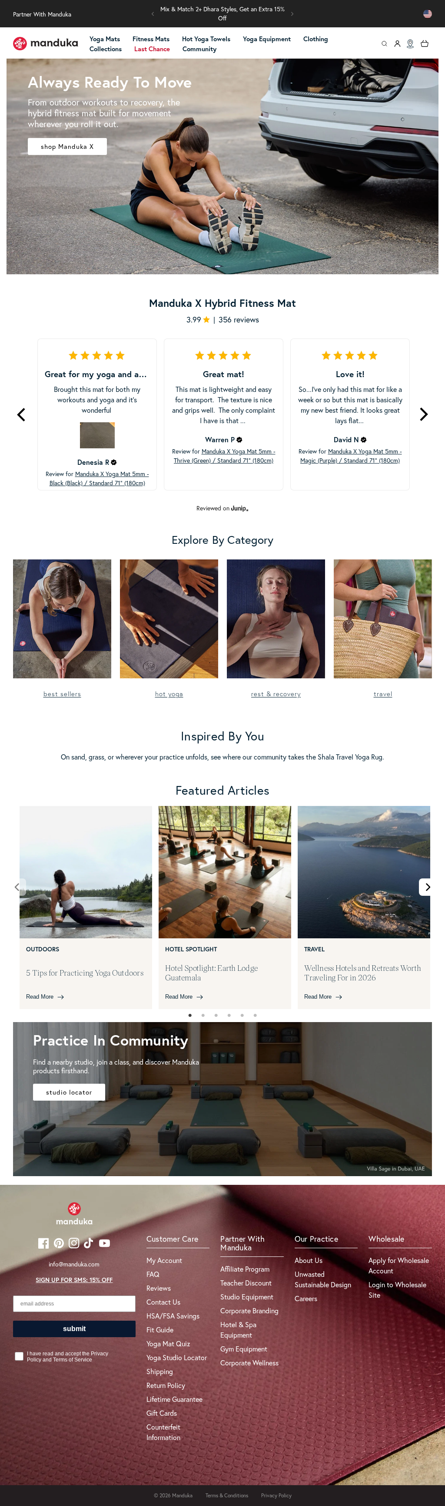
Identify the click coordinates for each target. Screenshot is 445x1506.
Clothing (315, 39)
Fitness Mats (151, 39)
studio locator (69, 1092)
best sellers (62, 694)
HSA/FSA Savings (172, 1315)
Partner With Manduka (42, 14)
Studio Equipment (246, 1296)
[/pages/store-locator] (410, 43)
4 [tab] (229, 1015)
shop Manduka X (67, 146)
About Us (308, 1260)
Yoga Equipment (267, 39)
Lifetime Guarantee (174, 1399)
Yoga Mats (105, 39)
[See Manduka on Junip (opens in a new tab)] (240, 508)
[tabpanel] (86, 907)
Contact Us (163, 1301)
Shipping (159, 1371)
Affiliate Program (244, 1268)
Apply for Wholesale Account (399, 1265)
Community (199, 49)
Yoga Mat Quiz (168, 1343)
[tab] (190, 1015)
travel (383, 694)
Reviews (158, 1287)
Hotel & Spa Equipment (238, 1329)
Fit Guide (159, 1329)
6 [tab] (255, 1015)
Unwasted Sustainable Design (323, 1279)
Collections (106, 49)
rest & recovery (276, 694)
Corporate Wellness (249, 1362)
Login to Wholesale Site (397, 1289)
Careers (306, 1298)
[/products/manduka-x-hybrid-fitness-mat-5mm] (222, 166)
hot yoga (169, 694)
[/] (45, 44)
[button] (153, 14)
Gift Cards (161, 1412)
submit (74, 1328)
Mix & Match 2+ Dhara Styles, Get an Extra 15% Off (222, 13)
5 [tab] (242, 1015)
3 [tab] (216, 1015)
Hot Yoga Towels (206, 39)
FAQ (152, 1274)
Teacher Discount (246, 1282)
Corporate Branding (249, 1310)
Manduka (182, 1495)
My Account (164, 1260)
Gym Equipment (243, 1348)
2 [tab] (203, 1015)
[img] (114, 462)
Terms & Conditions (227, 1495)
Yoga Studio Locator (176, 1357)
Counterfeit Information (163, 1432)
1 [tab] (190, 1015)
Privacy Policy (276, 1495)
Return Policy (165, 1385)
